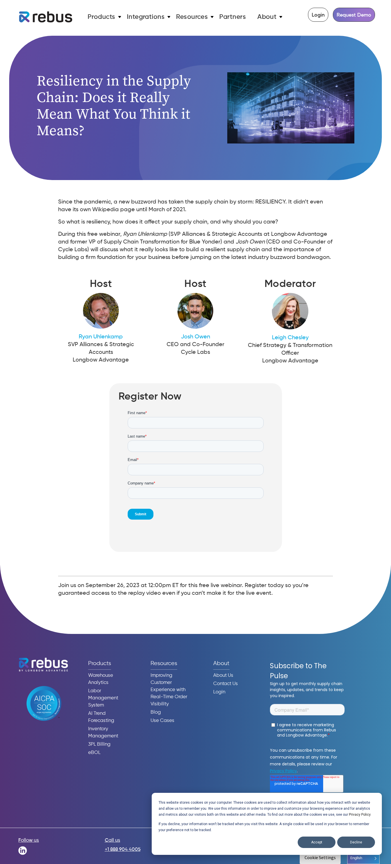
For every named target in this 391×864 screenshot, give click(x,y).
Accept (316, 842)
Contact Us (225, 683)
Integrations (146, 17)
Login (318, 15)
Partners (232, 17)
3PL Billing (99, 744)
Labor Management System (103, 698)
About (267, 17)
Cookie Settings (320, 857)
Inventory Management (103, 733)
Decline (356, 842)
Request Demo (354, 15)
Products (101, 17)
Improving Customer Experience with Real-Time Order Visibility (169, 690)
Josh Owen (195, 337)
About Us (223, 675)
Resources (192, 17)
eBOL (94, 752)
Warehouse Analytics (100, 679)
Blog (156, 712)
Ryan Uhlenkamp (101, 337)
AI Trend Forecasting (101, 717)
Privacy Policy (359, 815)
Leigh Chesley (290, 338)
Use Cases (162, 720)
